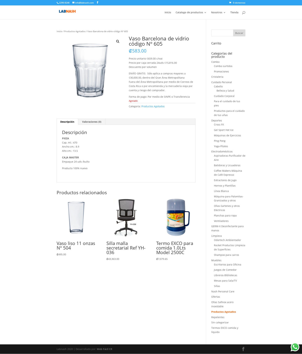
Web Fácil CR (104, 349)
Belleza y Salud (225, 90)
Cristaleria (217, 76)
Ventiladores (221, 221)
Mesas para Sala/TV (225, 280)
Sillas (217, 286)
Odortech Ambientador (227, 240)
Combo (215, 62)
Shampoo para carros (226, 255)
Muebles (216, 260)
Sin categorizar (220, 322)
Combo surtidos (223, 66)
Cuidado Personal (221, 82)
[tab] (67, 122)
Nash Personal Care (222, 291)
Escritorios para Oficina (227, 264)
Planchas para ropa (225, 215)
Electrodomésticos (222, 151)
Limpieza (216, 235)
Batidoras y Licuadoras (227, 165)
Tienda (234, 12)
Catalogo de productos (189, 12)
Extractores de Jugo (225, 180)
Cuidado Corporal (224, 96)
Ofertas (215, 296)
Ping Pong (219, 140)
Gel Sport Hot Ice (223, 130)
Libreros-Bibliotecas (225, 275)
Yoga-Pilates (221, 146)
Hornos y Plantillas (225, 185)
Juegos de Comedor (225, 269)
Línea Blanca (221, 191)
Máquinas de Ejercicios (227, 135)
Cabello (218, 86)
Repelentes (217, 317)
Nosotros (216, 12)
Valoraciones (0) (91, 121)
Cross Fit (219, 124)
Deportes (216, 120)
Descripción (67, 121)
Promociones (221, 71)
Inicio (168, 12)
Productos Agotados (74, 31)
